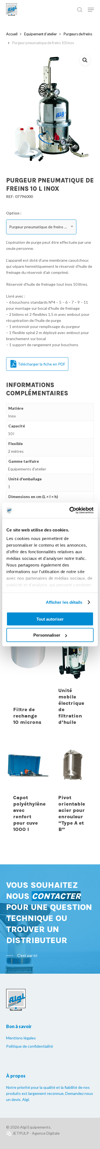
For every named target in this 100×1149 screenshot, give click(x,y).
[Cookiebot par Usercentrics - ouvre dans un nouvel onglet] (71, 510)
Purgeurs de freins (78, 34)
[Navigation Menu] (91, 9)
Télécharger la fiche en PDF (41, 364)
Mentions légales (21, 1038)
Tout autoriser (50, 618)
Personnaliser (46, 635)
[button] (85, 60)
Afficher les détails (64, 602)
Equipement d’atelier (40, 34)
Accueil (12, 34)
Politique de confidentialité (29, 1046)
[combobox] (41, 226)
